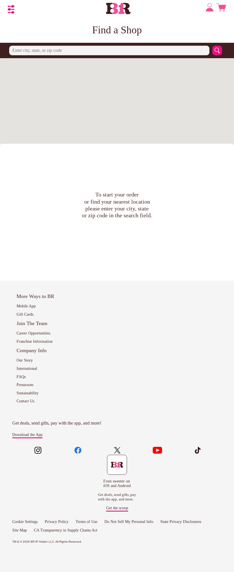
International (27, 368)
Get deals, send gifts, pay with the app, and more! (56, 423)
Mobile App (26, 306)
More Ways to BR (35, 296)
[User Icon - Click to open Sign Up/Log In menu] (210, 8)
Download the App (27, 435)
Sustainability (28, 393)
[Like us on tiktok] (197, 451)
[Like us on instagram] (38, 451)
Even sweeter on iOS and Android (117, 483)
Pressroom (25, 385)
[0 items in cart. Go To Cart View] (221, 8)
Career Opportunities (33, 333)
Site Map (19, 530)
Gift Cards (25, 314)
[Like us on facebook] (77, 451)
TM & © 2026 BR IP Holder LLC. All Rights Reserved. (47, 541)
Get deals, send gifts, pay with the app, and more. (117, 496)
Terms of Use (86, 522)
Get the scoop (117, 508)
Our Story (25, 360)
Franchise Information (35, 341)
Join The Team (32, 323)
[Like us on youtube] (157, 451)
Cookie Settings (25, 522)
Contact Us (25, 401)
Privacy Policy (56, 522)
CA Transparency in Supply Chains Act (65, 530)
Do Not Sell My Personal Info (128, 522)
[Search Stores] (217, 50)
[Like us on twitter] (118, 451)
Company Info (32, 350)
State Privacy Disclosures (180, 522)
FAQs (21, 377)
